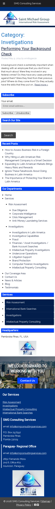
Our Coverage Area (15, 273)
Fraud (15, 239)
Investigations (16, 226)
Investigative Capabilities (25, 236)
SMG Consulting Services (27, 3)
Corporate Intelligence (24, 213)
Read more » (41, 84)
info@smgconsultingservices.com (28, 426)
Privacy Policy (23, 504)
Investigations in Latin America (28, 232)
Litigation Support (22, 257)
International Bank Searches (21, 308)
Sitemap (45, 501)
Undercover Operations (24, 253)
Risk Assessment (18, 204)
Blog (7, 284)
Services (9, 198)
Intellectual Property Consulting (29, 267)
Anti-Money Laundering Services (29, 220)
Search (8, 135)
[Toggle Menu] (4, 3)
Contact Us (11, 277)
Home (8, 195)
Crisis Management (22, 217)
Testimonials (11, 287)
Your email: (7, 101)
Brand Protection (21, 260)
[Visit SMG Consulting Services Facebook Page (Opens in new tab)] (35, 504)
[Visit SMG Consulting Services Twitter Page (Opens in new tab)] (38, 504)
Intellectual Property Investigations (31, 250)
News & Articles (13, 280)
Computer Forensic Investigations (30, 264)
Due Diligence (19, 210)
